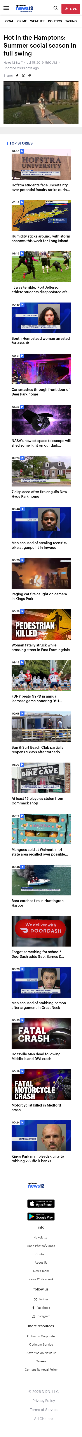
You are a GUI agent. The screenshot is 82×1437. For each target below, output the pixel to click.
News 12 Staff (13, 62)
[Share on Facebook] (17, 76)
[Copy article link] (29, 76)
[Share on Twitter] (23, 76)
